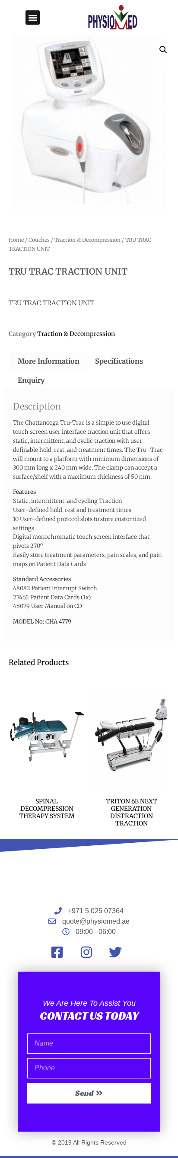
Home (16, 240)
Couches (39, 240)
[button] (32, 17)
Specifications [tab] (119, 361)
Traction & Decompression (87, 240)
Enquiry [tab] (31, 380)
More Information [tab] (48, 361)
